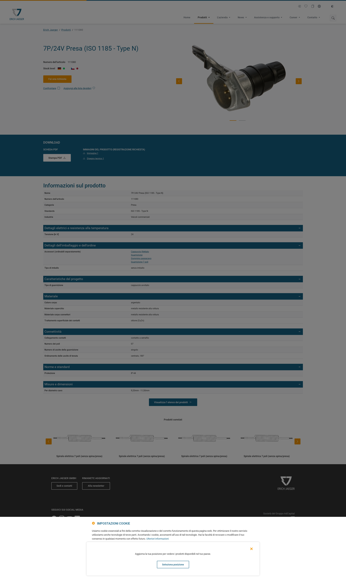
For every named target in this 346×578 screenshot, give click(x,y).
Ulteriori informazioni (157, 538)
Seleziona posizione (173, 564)
